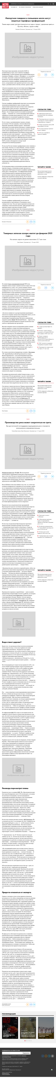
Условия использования (6, 1074)
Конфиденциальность (5, 1073)
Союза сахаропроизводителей (16, 284)
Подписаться (26, 1053)
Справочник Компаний (38, 7)
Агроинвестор (14, 7)
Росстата (10, 342)
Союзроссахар (21, 348)
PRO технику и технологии (25, 7)
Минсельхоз (24, 398)
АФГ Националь (28, 513)
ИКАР (13, 319)
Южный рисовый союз (8, 472)
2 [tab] (26, 1040)
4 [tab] (29, 1040)
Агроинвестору (14, 98)
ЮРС (18, 472)
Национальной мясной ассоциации (19, 110)
